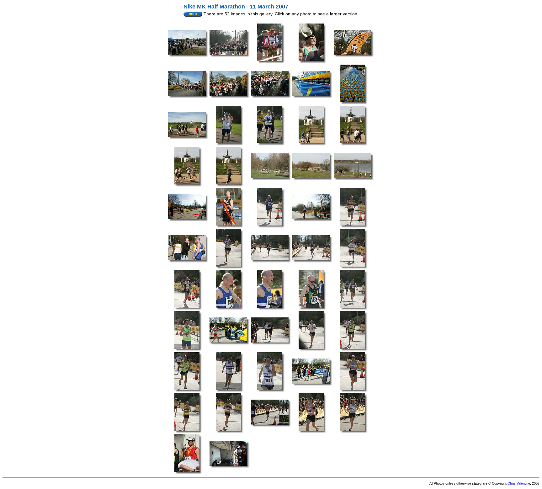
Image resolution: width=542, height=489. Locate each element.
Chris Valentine (518, 483)
